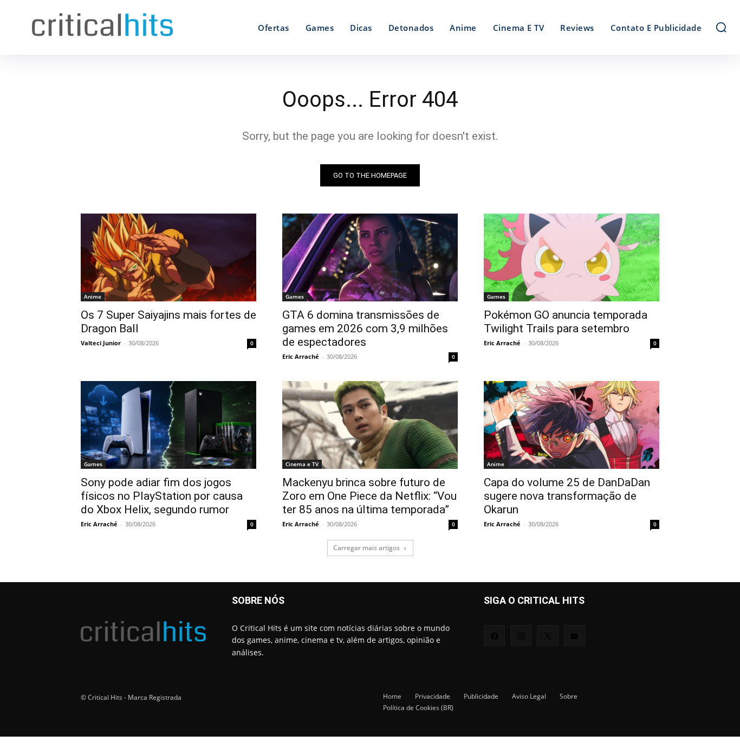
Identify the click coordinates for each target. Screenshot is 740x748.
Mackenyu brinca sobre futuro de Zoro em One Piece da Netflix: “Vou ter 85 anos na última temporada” (369, 496)
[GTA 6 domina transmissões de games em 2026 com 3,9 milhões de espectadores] (370, 257)
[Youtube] (574, 635)
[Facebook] (494, 635)
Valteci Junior (101, 343)
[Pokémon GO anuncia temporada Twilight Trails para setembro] (571, 257)
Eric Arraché (300, 356)
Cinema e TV (302, 464)
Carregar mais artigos (366, 547)
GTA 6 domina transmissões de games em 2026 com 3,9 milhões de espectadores (365, 328)
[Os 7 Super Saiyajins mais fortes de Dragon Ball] (168, 257)
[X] (547, 635)
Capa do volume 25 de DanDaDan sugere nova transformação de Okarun (567, 496)
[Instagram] (520, 635)
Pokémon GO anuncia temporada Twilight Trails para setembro (565, 321)
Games (294, 296)
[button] (721, 27)
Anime (92, 296)
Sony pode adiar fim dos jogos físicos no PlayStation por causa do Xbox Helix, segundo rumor (162, 496)
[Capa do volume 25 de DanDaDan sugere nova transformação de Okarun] (571, 425)
